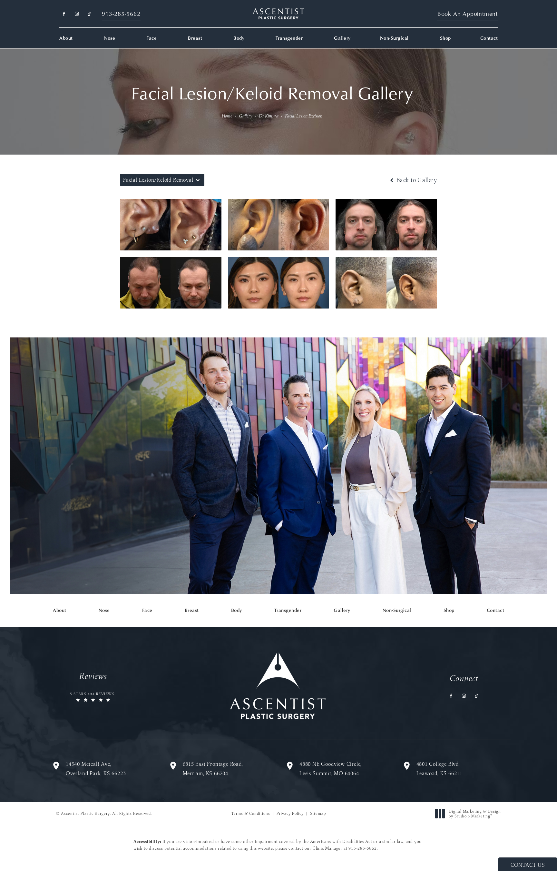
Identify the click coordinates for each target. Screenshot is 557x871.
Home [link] (227, 116)
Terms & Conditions (250, 813)
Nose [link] (109, 38)
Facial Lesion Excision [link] (303, 116)
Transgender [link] (289, 38)
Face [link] (151, 38)
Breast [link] (195, 38)
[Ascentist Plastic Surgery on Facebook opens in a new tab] (64, 14)
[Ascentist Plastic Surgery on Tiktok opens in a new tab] (89, 14)
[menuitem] (64, 14)
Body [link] (238, 38)
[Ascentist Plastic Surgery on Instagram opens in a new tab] (77, 14)
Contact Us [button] (528, 865)
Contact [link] (489, 38)
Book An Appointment (467, 14)
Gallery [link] (342, 38)
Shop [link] (445, 38)
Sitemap (318, 813)
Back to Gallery (416, 180)
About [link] (66, 38)
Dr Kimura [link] (268, 116)
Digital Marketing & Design (474, 814)
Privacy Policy (290, 813)
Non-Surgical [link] (394, 38)
